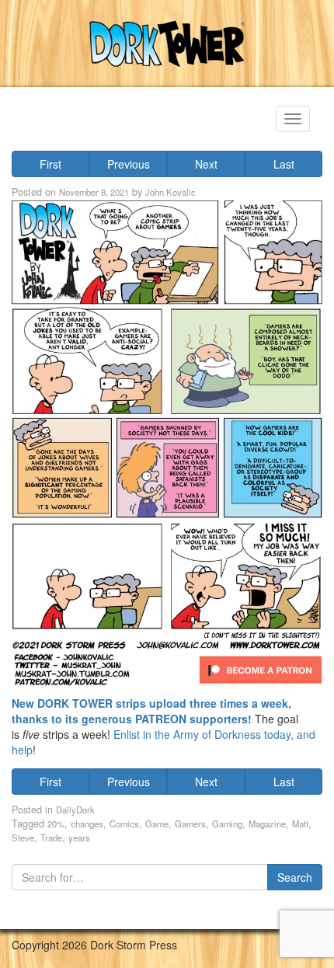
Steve (23, 837)
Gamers (190, 823)
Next (206, 164)
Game (157, 823)
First (50, 164)
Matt (300, 823)
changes (87, 823)
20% (55, 823)
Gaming (227, 823)
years (79, 837)
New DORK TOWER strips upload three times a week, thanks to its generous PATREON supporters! (151, 710)
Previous (128, 164)
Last (283, 164)
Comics (124, 823)
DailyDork (75, 809)
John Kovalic (170, 192)
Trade (51, 837)
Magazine (267, 823)
